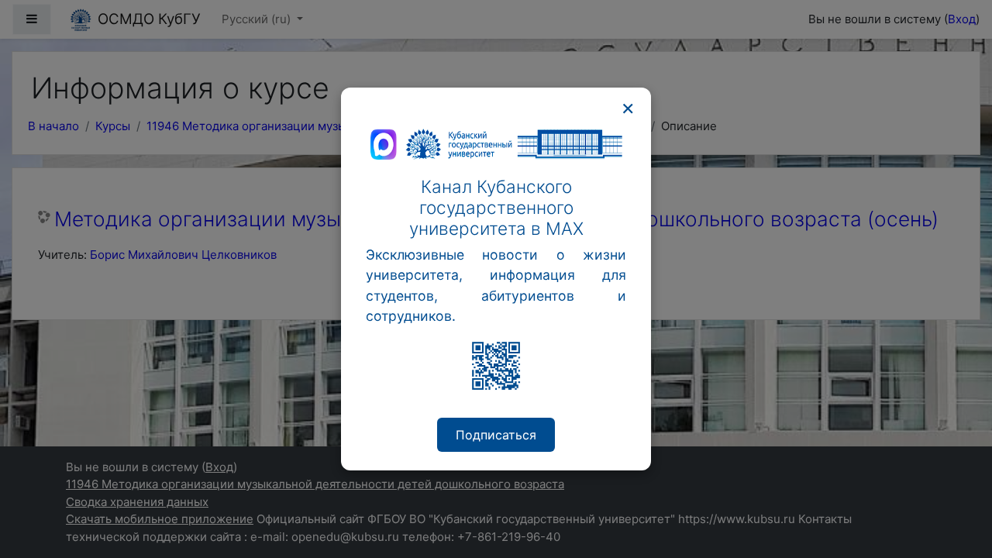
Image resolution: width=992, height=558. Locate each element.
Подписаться (496, 435)
